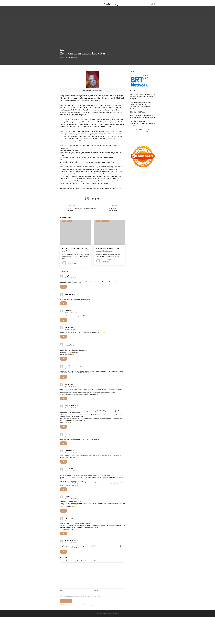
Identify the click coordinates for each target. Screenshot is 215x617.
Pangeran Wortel (70, 406)
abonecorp (68, 294)
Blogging (69, 221)
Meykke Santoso (70, 541)
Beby (66, 310)
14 (74, 57)
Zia (66, 496)
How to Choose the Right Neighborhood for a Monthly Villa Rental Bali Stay (142, 123)
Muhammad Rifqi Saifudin (74, 262)
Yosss (66, 434)
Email (61, 590)
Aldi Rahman (68, 450)
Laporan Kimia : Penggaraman (112, 208)
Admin (67, 344)
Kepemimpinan (105, 221)
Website (96, 590)
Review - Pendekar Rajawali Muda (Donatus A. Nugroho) (82, 208)
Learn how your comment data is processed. (98, 605)
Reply (63, 287)
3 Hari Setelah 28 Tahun (137, 112)
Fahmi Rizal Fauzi (70, 469)
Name (61, 584)
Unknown (67, 327)
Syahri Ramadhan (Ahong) (73, 366)
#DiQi (61, 49)
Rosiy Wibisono (69, 276)
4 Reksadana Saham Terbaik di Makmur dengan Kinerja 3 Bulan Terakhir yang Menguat (142, 97)
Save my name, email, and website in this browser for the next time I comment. (81, 596)
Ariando (67, 384)
